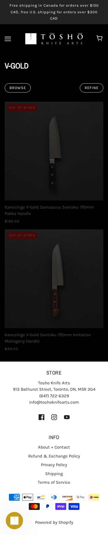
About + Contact (54, 447)
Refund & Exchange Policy (54, 456)
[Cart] (100, 39)
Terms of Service (54, 482)
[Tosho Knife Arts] (54, 38)
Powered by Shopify (54, 522)
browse (18, 88)
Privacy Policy (54, 464)
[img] (41, 417)
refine (91, 88)
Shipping (54, 473)
